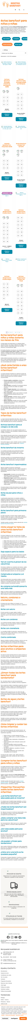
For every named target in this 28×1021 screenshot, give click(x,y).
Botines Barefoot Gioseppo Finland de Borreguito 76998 (7, 83)
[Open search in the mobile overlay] (19, 9)
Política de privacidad (10, 1015)
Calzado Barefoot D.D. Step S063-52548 (7, 145)
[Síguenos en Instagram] (12, 937)
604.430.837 (6, 957)
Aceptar (23, 1018)
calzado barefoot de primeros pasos (14, 523)
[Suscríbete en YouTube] (16, 937)
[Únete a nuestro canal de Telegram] (20, 937)
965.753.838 (13, 957)
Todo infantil (6, 38)
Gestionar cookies (20, 1015)
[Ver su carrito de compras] (15, 9)
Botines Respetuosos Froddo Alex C (21, 211)
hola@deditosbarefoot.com (9, 963)
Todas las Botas (7, 44)
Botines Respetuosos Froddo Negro (7, 278)
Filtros (6, 50)
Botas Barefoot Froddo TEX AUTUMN (21, 145)
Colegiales (16, 38)
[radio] (3, 91)
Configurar (14, 1018)
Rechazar (5, 1018)
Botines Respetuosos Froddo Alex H (7, 211)
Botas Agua (18, 44)
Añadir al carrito (7, 115)
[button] (5, 989)
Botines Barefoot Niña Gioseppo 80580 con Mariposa (21, 82)
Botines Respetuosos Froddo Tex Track (21, 279)
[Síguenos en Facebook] (8, 937)
